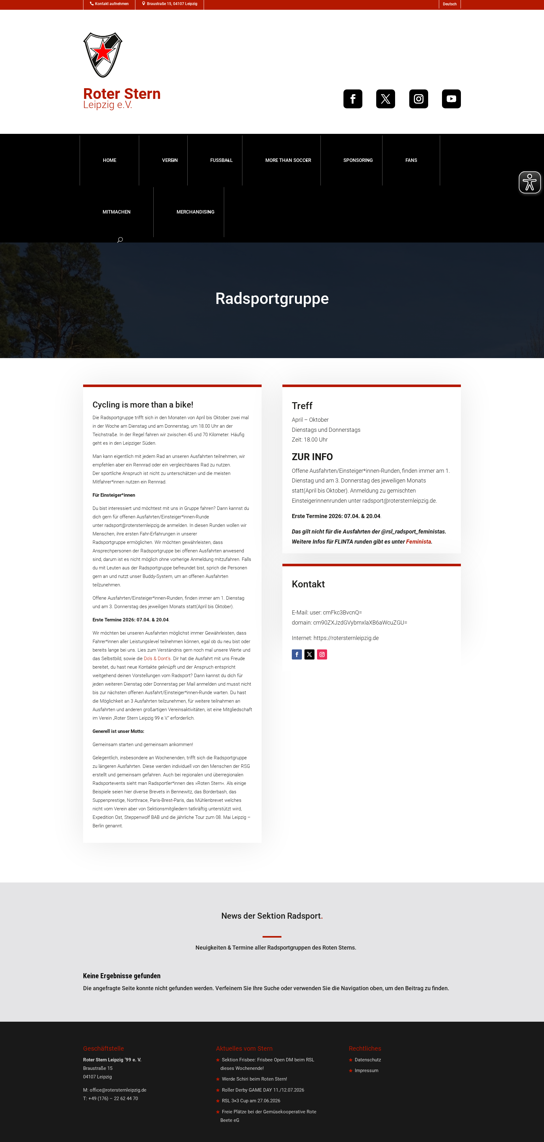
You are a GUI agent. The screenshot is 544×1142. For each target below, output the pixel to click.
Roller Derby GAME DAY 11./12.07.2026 (263, 1090)
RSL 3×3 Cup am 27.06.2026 (251, 1101)
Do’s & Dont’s (157, 658)
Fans (411, 160)
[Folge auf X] (385, 98)
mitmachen (117, 212)
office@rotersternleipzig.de (118, 1090)
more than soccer (288, 160)
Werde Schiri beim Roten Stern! (254, 1079)
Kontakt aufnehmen (112, 4)
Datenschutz (368, 1060)
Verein (170, 160)
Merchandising (195, 212)
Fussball (221, 160)
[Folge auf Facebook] (352, 98)
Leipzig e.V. (122, 100)
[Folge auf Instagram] (418, 98)
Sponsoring (358, 160)
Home (109, 160)
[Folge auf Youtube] (451, 98)
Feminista (418, 542)
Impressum (366, 1070)
